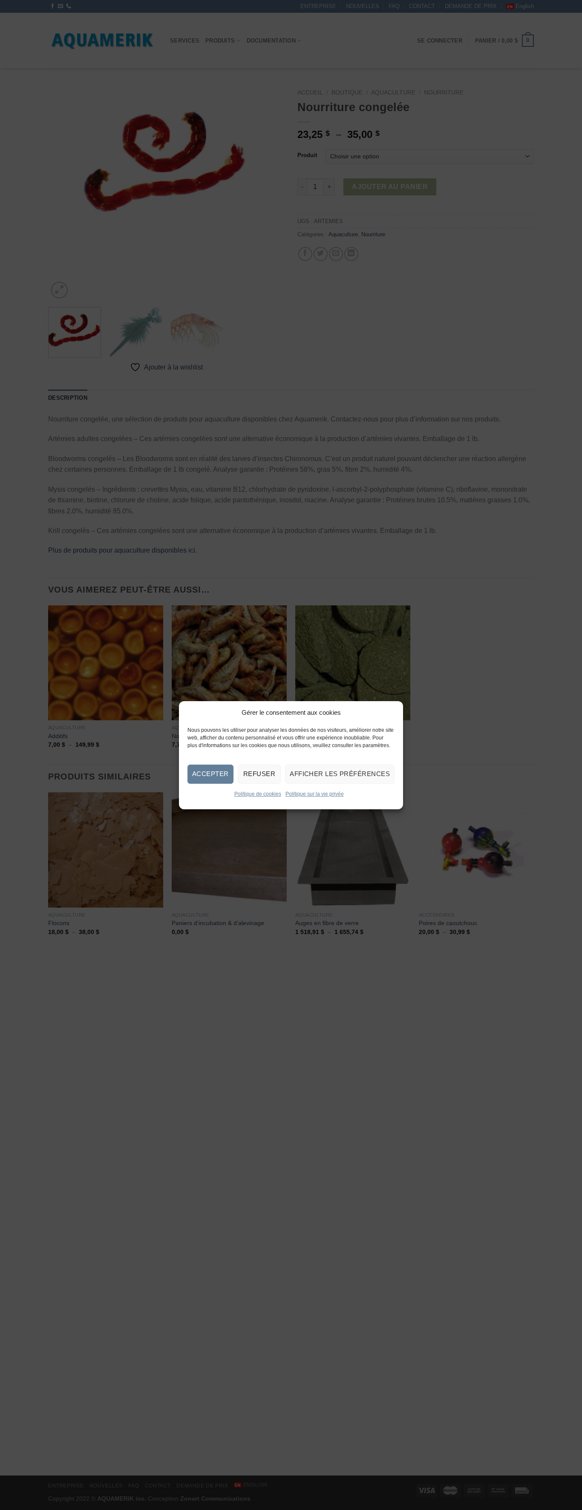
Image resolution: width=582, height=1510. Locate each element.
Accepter (210, 773)
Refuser (259, 773)
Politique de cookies (257, 794)
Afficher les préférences (340, 773)
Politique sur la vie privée (314, 794)
